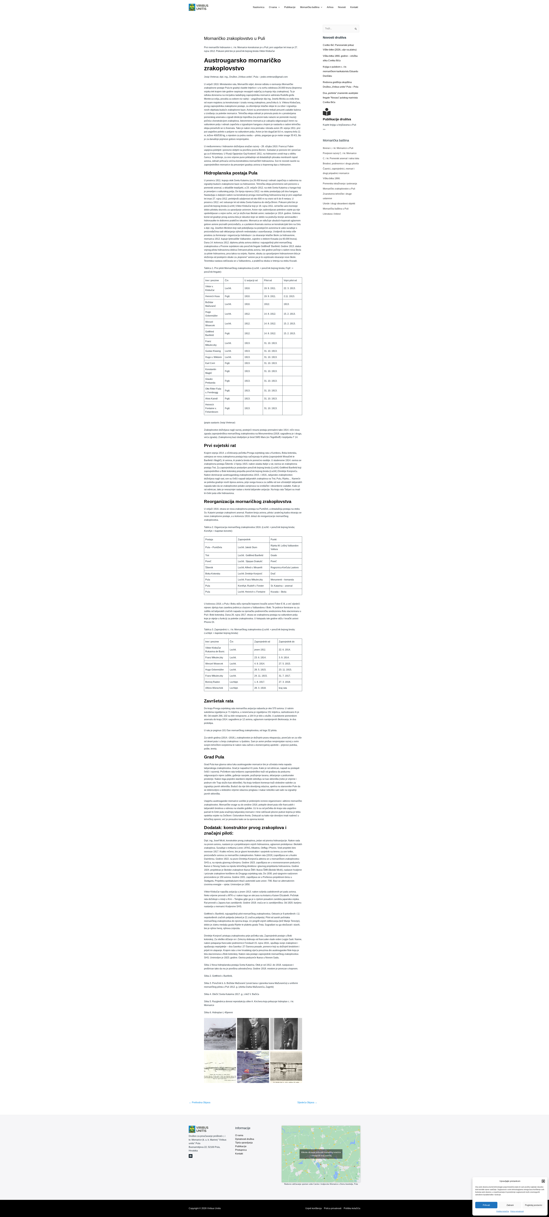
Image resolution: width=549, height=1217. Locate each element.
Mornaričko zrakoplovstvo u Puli (339, 188)
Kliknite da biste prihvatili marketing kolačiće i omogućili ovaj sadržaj (321, 1154)
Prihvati (486, 1205)
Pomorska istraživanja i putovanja (340, 183)
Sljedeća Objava (307, 1102)
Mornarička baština (309, 7)
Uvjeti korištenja (313, 1208)
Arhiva (330, 7)
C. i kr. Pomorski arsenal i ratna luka (341, 158)
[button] (543, 1181)
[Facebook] (190, 1156)
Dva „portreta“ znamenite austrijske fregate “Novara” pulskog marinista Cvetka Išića (340, 97)
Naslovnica (258, 7)
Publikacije (290, 7)
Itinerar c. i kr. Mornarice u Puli (338, 148)
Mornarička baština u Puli (336, 208)
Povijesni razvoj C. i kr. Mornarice (340, 153)
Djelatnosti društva (244, 1139)
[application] (278, 7)
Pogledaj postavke (533, 1205)
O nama (273, 7)
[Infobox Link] (341, 121)
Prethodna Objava (199, 1102)
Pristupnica (241, 1150)
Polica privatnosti (517, 1211)
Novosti (342, 7)
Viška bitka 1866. (331, 178)
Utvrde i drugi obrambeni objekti (339, 203)
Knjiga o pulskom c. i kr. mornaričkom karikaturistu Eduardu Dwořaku (340, 71)
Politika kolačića (502, 1211)
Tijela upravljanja (244, 1142)
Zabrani (510, 1205)
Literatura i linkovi (332, 214)
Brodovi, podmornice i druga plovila (341, 163)
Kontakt (354, 7)
